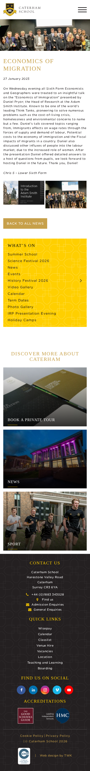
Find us (48, 599)
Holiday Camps (22, 320)
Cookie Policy (31, 735)
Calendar (16, 294)
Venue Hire (45, 645)
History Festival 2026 (28, 281)
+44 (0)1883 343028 (47, 594)
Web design (49, 755)
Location (45, 657)
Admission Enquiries (47, 604)
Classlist (45, 640)
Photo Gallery (20, 307)
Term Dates (18, 300)
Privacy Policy (58, 735)
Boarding (45, 668)
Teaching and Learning (45, 662)
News (13, 267)
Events (14, 274)
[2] (66, 194)
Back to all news (25, 223)
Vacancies (45, 651)
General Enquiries (48, 609)
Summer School (22, 254)
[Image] (23, 193)
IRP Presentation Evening (32, 313)
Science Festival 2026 (28, 261)
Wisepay (45, 628)
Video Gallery (20, 287)
